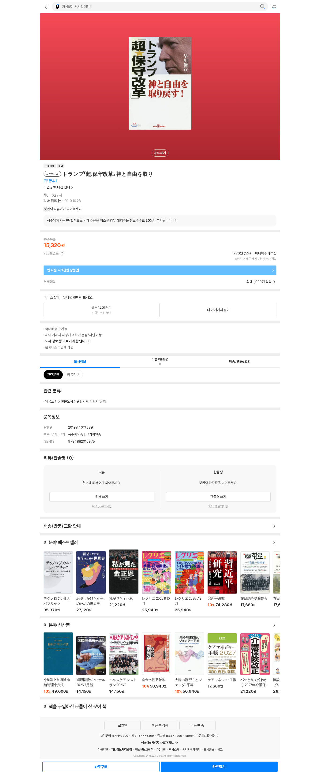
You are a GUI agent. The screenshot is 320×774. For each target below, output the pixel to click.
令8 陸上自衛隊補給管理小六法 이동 (58, 663)
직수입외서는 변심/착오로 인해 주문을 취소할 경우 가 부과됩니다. (109, 220)
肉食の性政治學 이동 (156, 663)
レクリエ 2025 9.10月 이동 (156, 581)
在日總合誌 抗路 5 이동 (255, 581)
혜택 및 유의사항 (102, 506)
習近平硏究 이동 (222, 581)
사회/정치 (99, 401)
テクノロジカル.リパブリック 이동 (58, 581)
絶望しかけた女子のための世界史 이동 (91, 581)
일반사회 (83, 401)
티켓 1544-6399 (142, 735)
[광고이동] (262, 6)
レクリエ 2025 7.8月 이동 (189, 581)
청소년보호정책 (144, 749)
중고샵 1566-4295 (169, 735)
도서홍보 (209, 749)
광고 (220, 749)
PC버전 (161, 749)
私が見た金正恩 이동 (123, 581)
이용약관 (103, 749)
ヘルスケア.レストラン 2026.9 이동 (123, 663)
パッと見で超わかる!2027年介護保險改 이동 (255, 663)
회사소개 (174, 749)
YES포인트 (51, 253)
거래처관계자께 (191, 749)
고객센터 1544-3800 (114, 735)
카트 (274, 7)
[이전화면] (46, 6)
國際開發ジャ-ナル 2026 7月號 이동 (91, 665)
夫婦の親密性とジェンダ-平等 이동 (189, 663)
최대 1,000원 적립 (259, 282)
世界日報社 (52, 200)
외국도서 (51, 401)
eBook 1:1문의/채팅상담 (200, 735)
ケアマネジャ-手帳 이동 (222, 663)
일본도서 (67, 401)
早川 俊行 (51, 195)
